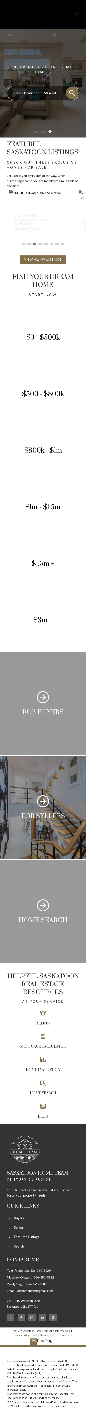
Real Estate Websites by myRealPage (51, 1335)
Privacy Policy (21, 1335)
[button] (43, 259)
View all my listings (43, 259)
